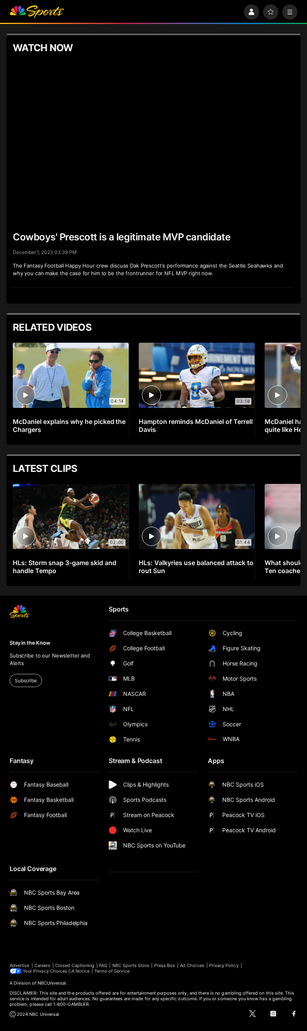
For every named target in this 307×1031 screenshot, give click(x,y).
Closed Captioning (74, 965)
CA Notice (79, 971)
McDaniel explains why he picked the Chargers (69, 426)
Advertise (20, 965)
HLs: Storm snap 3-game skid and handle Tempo (64, 567)
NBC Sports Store (131, 965)
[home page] (37, 12)
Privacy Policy (224, 965)
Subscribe (26, 680)
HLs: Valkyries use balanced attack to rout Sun (196, 567)
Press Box (164, 965)
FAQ (103, 965)
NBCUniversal (52, 983)
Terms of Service (112, 971)
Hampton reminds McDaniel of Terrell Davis (195, 426)
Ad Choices (192, 965)
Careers (42, 965)
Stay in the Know (30, 642)
